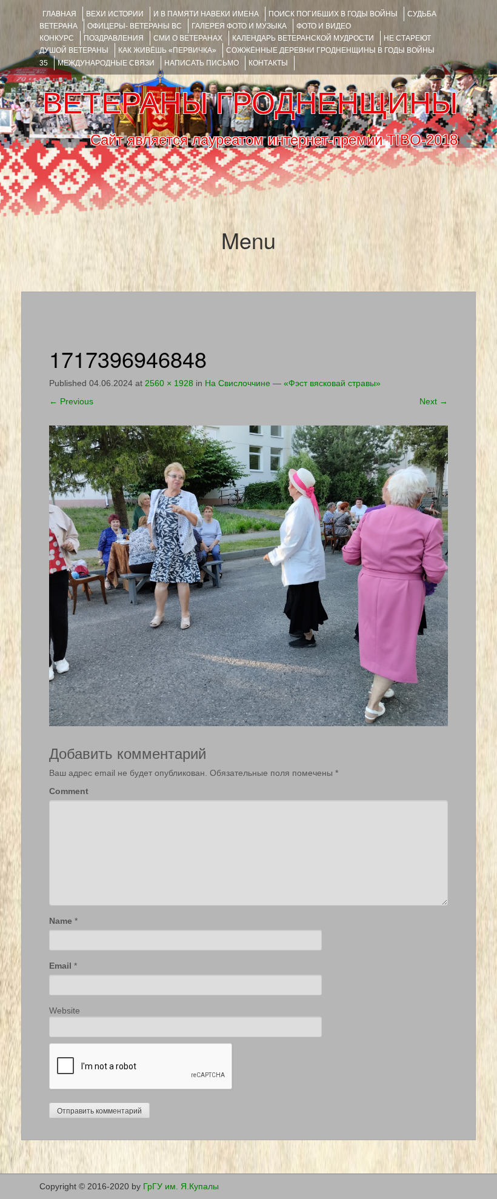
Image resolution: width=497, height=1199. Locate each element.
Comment (68, 791)
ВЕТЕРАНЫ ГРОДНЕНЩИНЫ (250, 103)
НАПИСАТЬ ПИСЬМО (201, 63)
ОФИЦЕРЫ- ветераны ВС (134, 26)
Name (60, 921)
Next (433, 401)
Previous (71, 401)
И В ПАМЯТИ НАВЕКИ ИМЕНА (206, 14)
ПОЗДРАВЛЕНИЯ (114, 38)
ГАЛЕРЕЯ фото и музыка (239, 26)
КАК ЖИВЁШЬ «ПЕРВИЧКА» (167, 50)
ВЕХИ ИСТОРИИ (115, 14)
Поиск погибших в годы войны (333, 14)
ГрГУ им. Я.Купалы (181, 1186)
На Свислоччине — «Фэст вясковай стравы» (293, 383)
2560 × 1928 (169, 383)
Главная (59, 14)
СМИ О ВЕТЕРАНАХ (187, 38)
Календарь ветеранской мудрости (303, 38)
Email (60, 965)
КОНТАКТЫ (268, 63)
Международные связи (106, 63)
